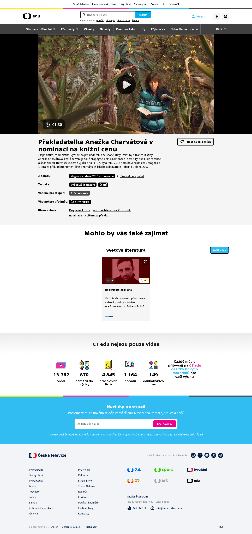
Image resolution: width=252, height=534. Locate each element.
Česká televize (81, 4)
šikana (135, 20)
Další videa (219, 250)
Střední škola (79, 193)
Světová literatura (83, 185)
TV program (140, 4)
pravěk (100, 20)
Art (164, 4)
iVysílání (126, 4)
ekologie (110, 20)
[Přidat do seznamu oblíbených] (145, 261)
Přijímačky (158, 29)
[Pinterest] (225, 16)
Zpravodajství (100, 4)
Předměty (68, 29)
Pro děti (155, 4)
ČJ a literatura (80, 202)
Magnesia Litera (79, 210)
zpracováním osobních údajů (186, 434)
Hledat (143, 14)
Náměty (105, 29)
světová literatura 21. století (112, 210)
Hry (143, 29)
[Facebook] (216, 16)
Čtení (103, 185)
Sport (114, 4)
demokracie (123, 20)
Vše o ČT (174, 4)
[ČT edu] (31, 17)
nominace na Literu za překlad (89, 215)
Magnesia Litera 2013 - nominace (92, 176)
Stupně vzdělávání (39, 29)
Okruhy (89, 29)
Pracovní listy (125, 29)
